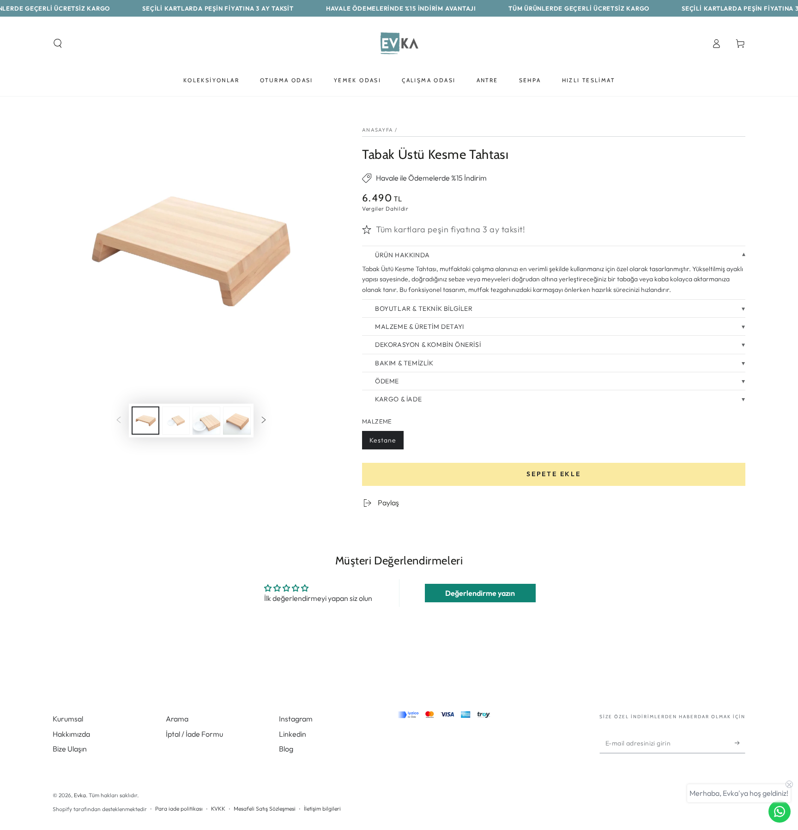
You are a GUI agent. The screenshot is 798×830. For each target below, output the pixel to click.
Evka (80, 795)
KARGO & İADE (398, 399)
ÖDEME (387, 381)
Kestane (382, 442)
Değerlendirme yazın (480, 593)
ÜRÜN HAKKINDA (402, 255)
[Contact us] (779, 811)
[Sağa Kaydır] (264, 421)
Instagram (296, 718)
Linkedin (292, 734)
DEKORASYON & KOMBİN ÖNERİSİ (428, 344)
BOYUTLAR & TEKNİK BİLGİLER (424, 308)
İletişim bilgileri (322, 808)
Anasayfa (377, 130)
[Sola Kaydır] (119, 421)
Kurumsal (68, 718)
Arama (177, 718)
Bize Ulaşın (70, 748)
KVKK (218, 808)
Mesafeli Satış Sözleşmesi (265, 808)
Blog (286, 748)
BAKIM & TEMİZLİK (404, 363)
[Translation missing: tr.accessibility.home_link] (399, 43)
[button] (58, 43)
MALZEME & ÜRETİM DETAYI (419, 326)
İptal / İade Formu (194, 734)
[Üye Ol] (740, 743)
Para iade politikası (179, 808)
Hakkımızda (71, 734)
